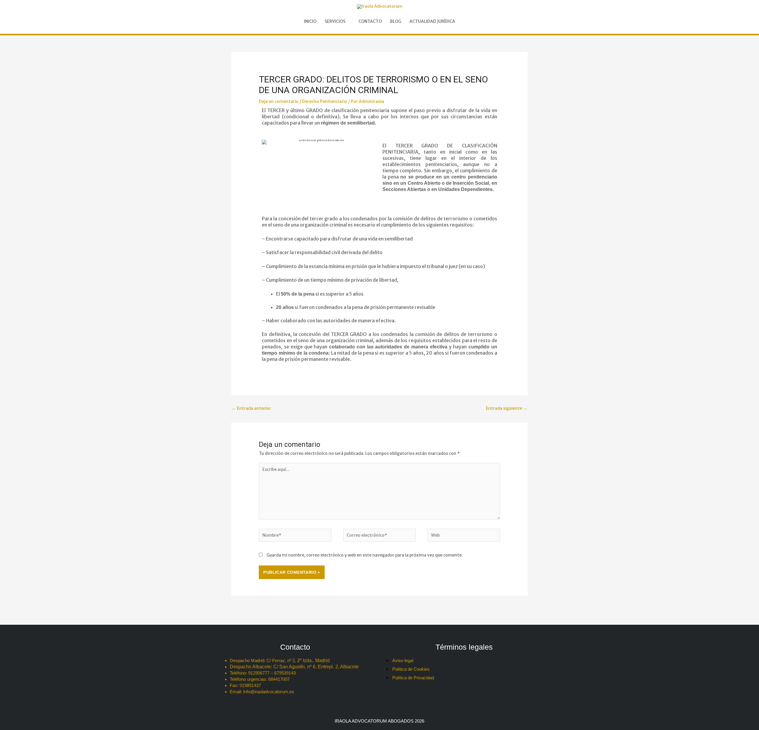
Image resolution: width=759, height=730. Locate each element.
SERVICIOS (335, 21)
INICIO (310, 21)
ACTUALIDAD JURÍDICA (432, 21)
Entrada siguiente (506, 408)
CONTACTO (370, 21)
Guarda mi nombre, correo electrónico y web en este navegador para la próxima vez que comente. (365, 555)
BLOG (395, 21)
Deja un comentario (279, 101)
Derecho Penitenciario (324, 101)
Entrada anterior (251, 408)
